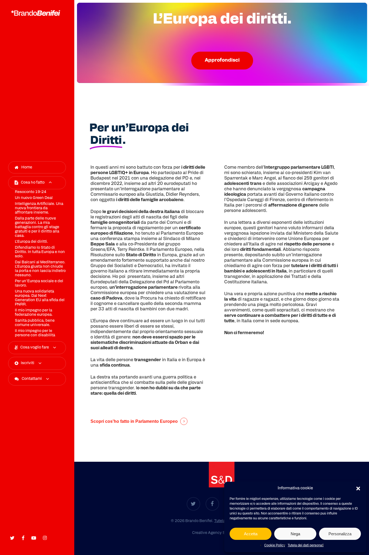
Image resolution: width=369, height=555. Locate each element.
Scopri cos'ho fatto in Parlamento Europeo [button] (134, 421)
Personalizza (339, 533)
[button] (358, 488)
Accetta (250, 533)
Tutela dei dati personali (306, 545)
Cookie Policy (274, 545)
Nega (295, 533)
